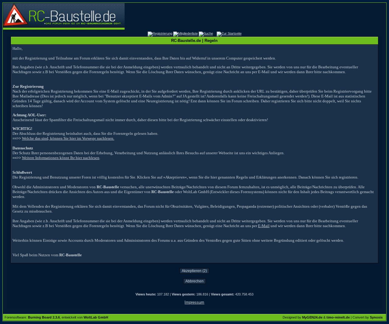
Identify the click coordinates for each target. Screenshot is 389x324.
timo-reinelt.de (338, 317)
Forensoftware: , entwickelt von (56, 317)
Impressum (194, 302)
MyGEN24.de (312, 317)
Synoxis (376, 317)
